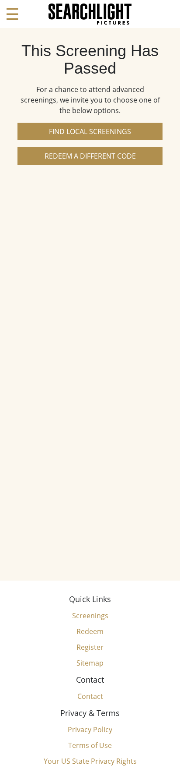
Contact (90, 696)
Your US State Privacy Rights (90, 761)
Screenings (90, 615)
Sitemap (90, 663)
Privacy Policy (90, 729)
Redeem (90, 631)
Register (90, 647)
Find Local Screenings (90, 131)
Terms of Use (90, 745)
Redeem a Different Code (90, 156)
